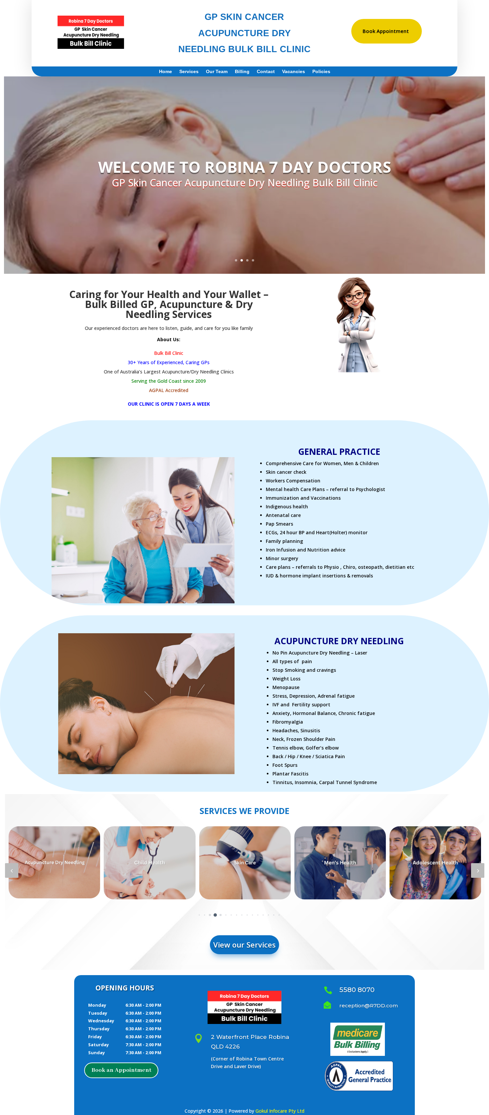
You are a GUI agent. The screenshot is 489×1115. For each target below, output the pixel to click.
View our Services (244, 945)
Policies (321, 71)
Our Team (217, 71)
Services (189, 71)
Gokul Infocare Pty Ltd (279, 1111)
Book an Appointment (121, 1070)
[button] (11, 870)
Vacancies (293, 71)
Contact (266, 71)
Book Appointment (386, 31)
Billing (242, 71)
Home (165, 71)
